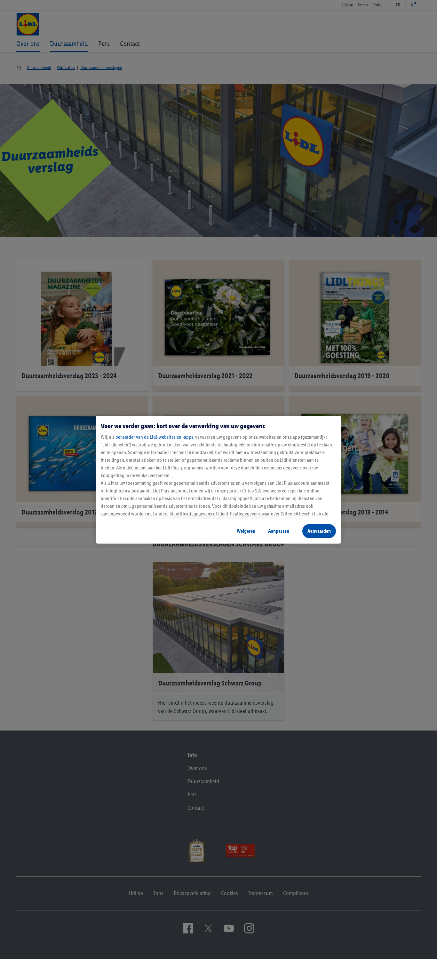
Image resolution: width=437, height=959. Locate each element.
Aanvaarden (319, 531)
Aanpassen (278, 531)
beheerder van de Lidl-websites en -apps (154, 437)
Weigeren (246, 531)
